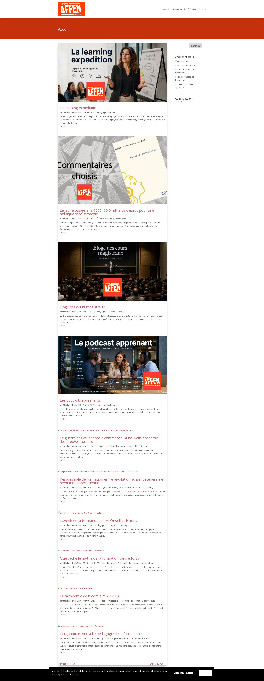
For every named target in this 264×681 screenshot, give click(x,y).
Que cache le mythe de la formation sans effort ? (100, 558)
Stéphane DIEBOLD (72, 112)
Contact (202, 9)
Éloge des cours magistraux (82, 307)
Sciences (111, 112)
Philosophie (121, 218)
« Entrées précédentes (68, 663)
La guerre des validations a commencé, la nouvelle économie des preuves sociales (109, 439)
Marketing (109, 446)
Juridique (110, 218)
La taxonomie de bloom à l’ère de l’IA (90, 596)
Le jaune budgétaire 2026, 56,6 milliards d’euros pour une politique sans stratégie (107, 212)
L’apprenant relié (182, 61)
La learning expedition (78, 107)
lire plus (63, 126)
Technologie (112, 405)
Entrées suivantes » (158, 663)
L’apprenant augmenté (185, 65)
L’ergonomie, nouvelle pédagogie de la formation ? (101, 633)
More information (184, 672)
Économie (101, 218)
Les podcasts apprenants (80, 400)
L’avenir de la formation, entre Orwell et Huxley (98, 520)
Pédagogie (101, 112)
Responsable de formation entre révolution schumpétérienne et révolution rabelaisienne (112, 481)
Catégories (177, 9)
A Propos (192, 9)
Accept (205, 672)
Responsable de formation (138, 446)
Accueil (166, 9)
